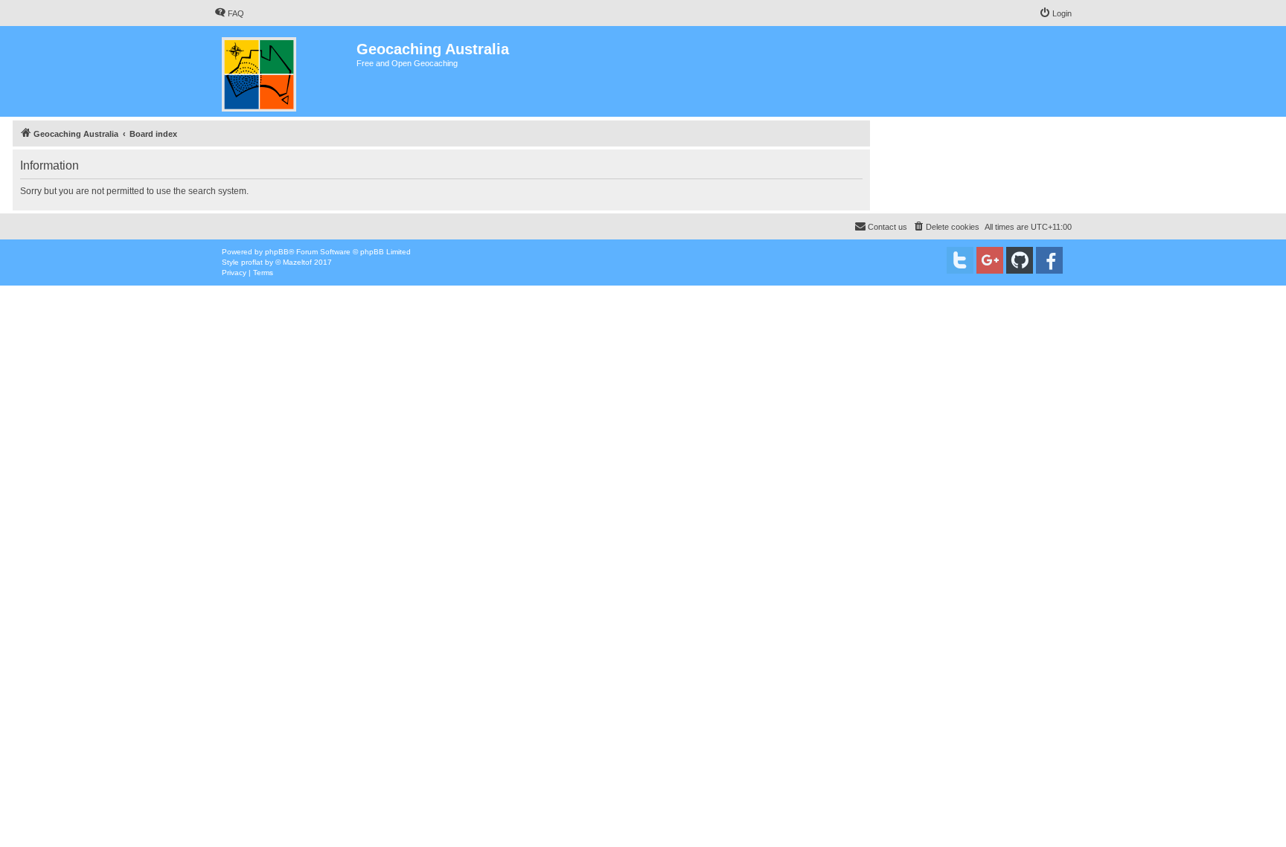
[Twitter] (960, 260)
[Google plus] (989, 260)
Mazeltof (297, 262)
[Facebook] (1049, 260)
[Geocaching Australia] (285, 71)
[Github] (1019, 260)
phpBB (277, 252)
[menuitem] (229, 13)
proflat (252, 262)
